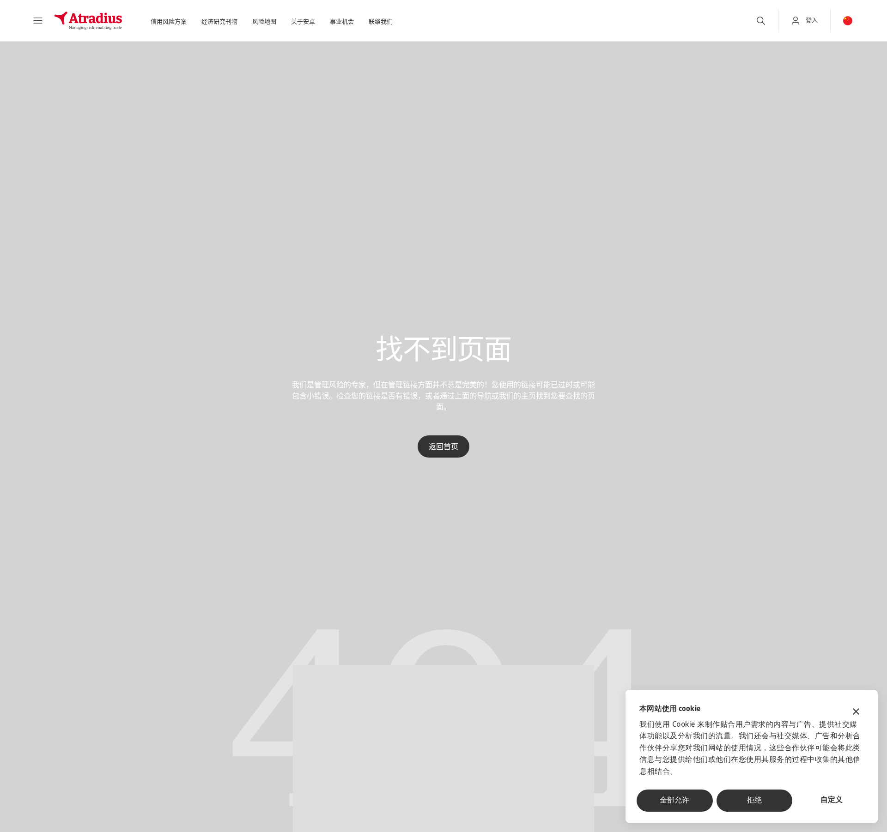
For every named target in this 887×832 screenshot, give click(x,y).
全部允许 (674, 800)
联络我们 (381, 22)
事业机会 (342, 22)
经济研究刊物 (219, 22)
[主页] (88, 21)
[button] (38, 21)
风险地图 (264, 22)
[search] (761, 21)
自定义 (831, 800)
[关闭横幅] (856, 712)
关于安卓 (303, 22)
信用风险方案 (169, 22)
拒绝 (754, 800)
